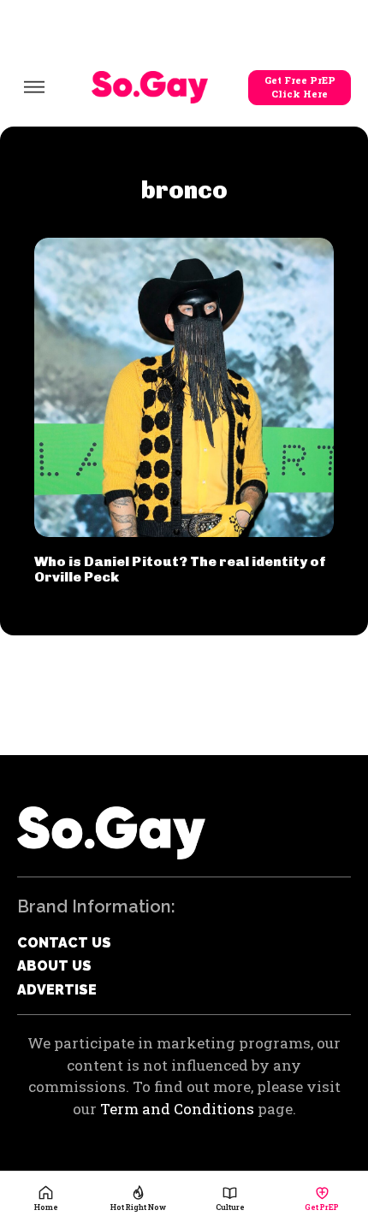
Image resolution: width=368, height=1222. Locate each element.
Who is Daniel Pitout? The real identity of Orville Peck (180, 569)
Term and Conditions (177, 1109)
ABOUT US (54, 966)
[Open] (34, 87)
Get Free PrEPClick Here (299, 87)
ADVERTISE (57, 990)
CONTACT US (64, 943)
